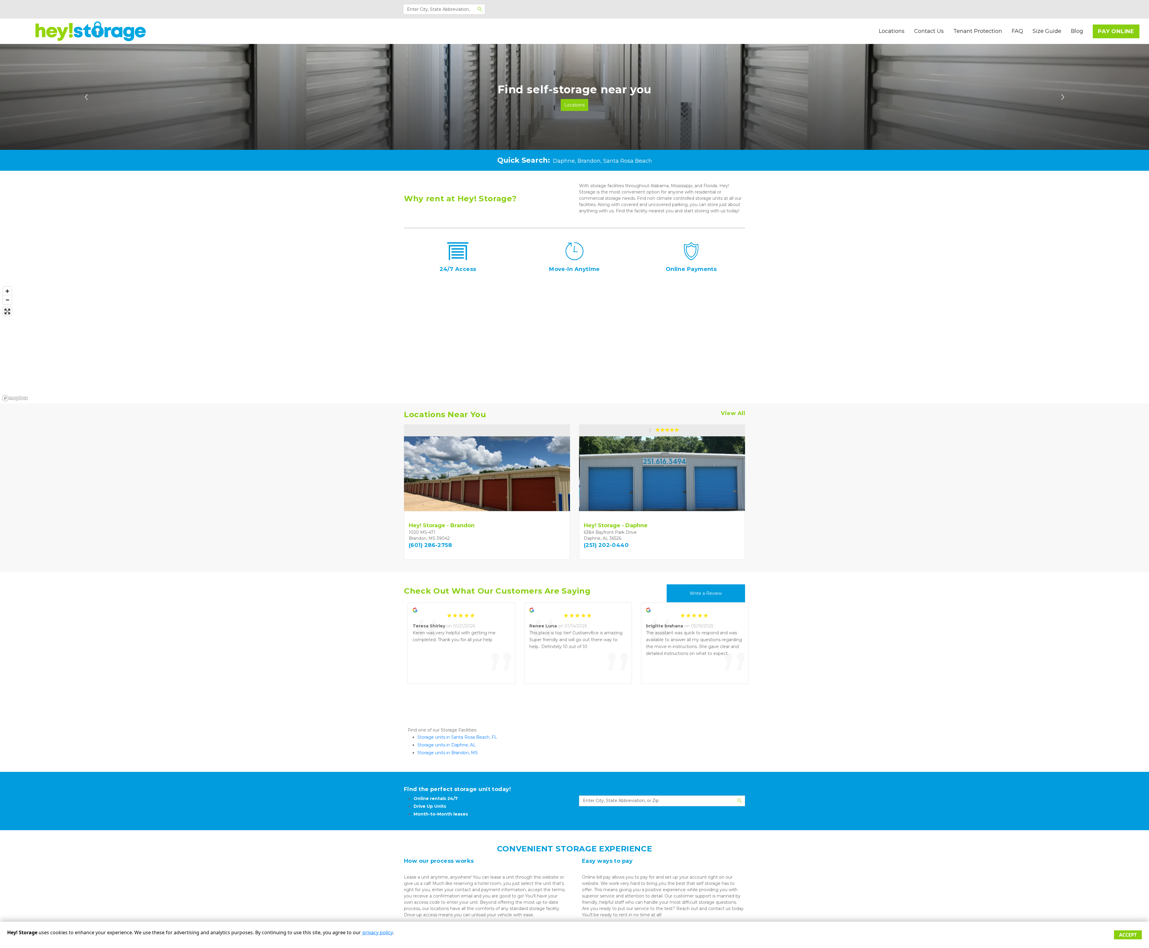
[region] (574, 343)
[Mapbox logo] (15, 398)
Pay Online (1116, 31)
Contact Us (929, 31)
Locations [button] (574, 105)
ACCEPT (1128, 935)
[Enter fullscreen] (7, 311)
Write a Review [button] (706, 593)
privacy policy (377, 932)
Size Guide (1047, 31)
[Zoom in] (7, 291)
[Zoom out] (7, 299)
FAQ (1017, 31)
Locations (892, 31)
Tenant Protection (977, 31)
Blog (1077, 31)
